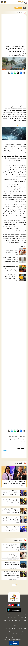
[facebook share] (21, 72)
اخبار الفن (7, 618)
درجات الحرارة (22, 436)
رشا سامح (22, 54)
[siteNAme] (22, 2)
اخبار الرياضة (14, 620)
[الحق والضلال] (24, 8)
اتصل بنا (7, 637)
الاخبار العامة (18, 8)
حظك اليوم (7, 634)
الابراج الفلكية (14, 634)
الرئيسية (24, 615)
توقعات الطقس (8, 439)
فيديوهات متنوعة (14, 618)
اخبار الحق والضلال (13, 626)
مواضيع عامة (23, 623)
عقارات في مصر (22, 634)
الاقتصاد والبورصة (14, 623)
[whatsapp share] (15, 72)
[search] (2, 2)
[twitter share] (18, 72)
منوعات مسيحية (22, 620)
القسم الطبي (23, 618)
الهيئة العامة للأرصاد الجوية (19, 439)
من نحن (21, 637)
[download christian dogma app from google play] (13, 610)
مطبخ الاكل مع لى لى (11, 628)
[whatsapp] (9, 72)
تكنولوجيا (24, 631)
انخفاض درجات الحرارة (13, 436)
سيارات (18, 631)
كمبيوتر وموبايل (22, 626)
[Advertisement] (14, 30)
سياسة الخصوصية (14, 637)
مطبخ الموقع (7, 620)
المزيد (14, 585)
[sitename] (14, 597)
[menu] (5, 2)
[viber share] (12, 72)
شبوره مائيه (22, 442)
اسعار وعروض (12, 631)
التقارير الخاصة (10, 615)
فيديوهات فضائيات (22, 628)
